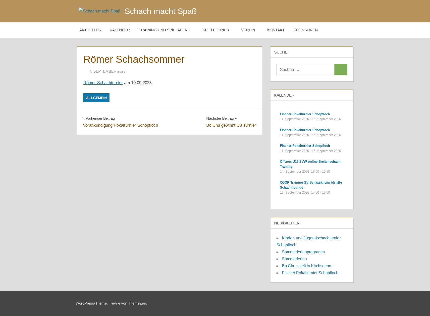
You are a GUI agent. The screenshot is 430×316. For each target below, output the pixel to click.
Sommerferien (294, 259)
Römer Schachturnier (103, 82)
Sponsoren (306, 30)
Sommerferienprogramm (303, 252)
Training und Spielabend (164, 30)
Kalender (120, 30)
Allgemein (96, 98)
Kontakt (276, 30)
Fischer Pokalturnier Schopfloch (310, 273)
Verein (248, 30)
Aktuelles (90, 30)
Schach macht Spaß (161, 11)
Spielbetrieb (216, 30)
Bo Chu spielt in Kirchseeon (306, 266)
